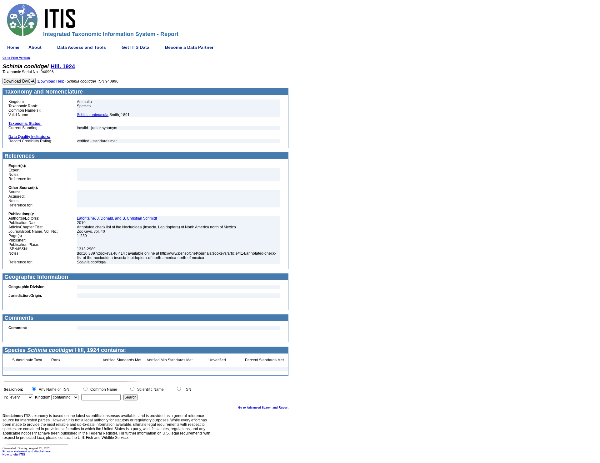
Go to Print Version (16, 57)
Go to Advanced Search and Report (263, 407)
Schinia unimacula (92, 115)
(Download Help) (51, 81)
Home (13, 47)
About (35, 47)
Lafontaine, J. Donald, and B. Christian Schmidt (117, 218)
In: (6, 397)
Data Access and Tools (81, 47)
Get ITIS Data (135, 47)
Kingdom (42, 397)
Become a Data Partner (189, 47)
